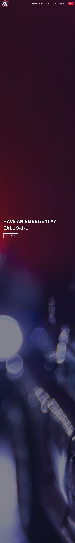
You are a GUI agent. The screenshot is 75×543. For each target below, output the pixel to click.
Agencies (60, 3)
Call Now (10, 236)
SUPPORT (71, 3)
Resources (54, 3)
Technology (47, 3)
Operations (40, 3)
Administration (33, 3)
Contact (65, 3)
